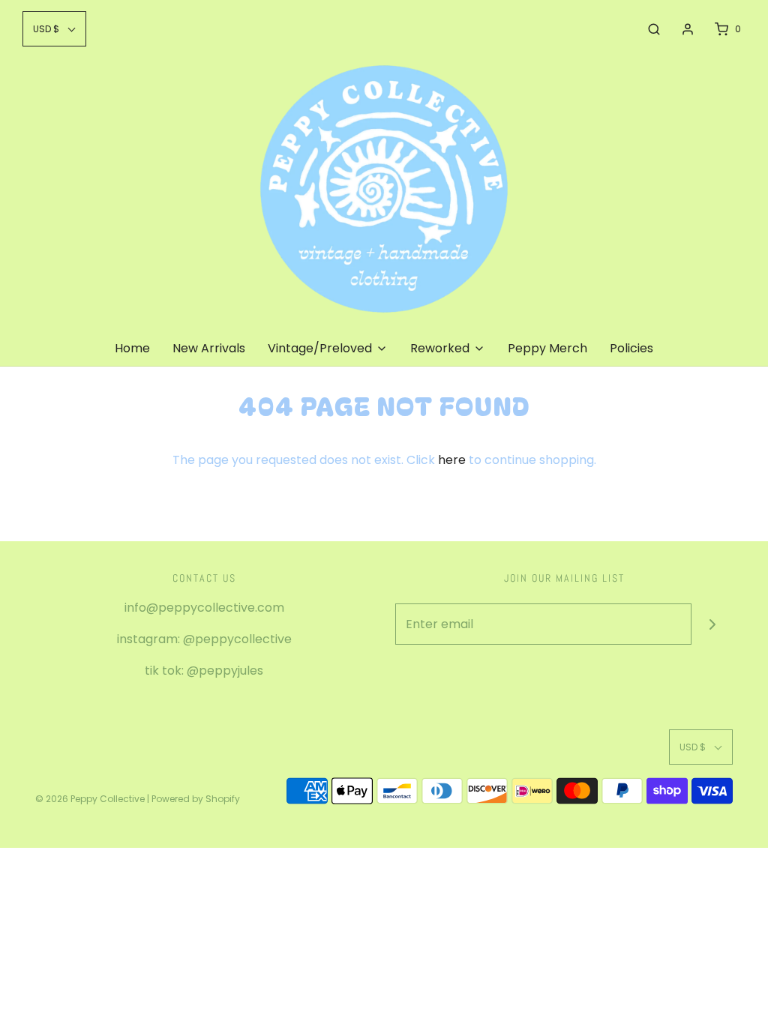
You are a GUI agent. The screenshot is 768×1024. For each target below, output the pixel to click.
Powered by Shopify (196, 798)
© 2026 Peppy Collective (90, 798)
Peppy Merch (547, 348)
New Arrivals (208, 348)
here (452, 460)
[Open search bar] (654, 29)
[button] (54, 28)
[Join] (712, 624)
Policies (631, 348)
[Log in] (688, 29)
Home (132, 348)
